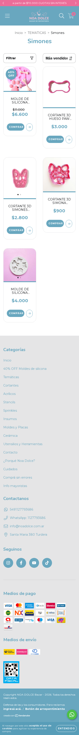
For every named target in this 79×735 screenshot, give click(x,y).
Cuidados (10, 469)
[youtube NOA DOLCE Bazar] (34, 563)
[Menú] (7, 16)
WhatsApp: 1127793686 (27, 518)
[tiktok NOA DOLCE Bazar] (47, 563)
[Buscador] (61, 16)
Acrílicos (9, 394)
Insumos (10, 419)
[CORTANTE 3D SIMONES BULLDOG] (29, 230)
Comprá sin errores (17, 478)
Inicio (19, 33)
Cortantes (10, 385)
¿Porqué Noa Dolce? (19, 461)
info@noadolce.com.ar (27, 526)
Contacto (10, 452)
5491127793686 (21, 509)
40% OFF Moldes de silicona (25, 369)
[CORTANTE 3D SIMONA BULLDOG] (69, 224)
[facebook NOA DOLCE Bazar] (21, 563)
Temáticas (11, 377)
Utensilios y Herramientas (22, 444)
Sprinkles (10, 411)
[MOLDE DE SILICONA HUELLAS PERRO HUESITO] (29, 127)
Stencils (9, 402)
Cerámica (10, 436)
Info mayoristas (15, 486)
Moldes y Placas (15, 427)
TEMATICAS (37, 33)
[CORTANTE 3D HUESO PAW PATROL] (69, 139)
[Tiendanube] (17, 716)
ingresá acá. (12, 709)
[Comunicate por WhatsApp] (72, 715)
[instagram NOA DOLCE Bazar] (8, 563)
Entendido (66, 728)
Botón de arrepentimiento (45, 709)
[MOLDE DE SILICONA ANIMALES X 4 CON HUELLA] (29, 313)
